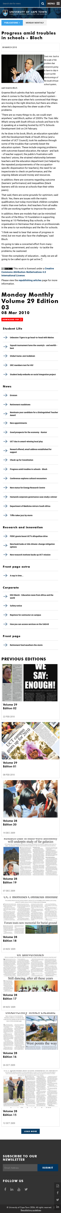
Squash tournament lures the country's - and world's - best (33, 346)
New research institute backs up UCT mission (30, 555)
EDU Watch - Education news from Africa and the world (31, 596)
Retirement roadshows (20, 404)
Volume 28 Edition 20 (10, 822)
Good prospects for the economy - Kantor (28, 432)
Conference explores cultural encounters (28, 478)
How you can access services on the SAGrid (29, 624)
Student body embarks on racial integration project (33, 374)
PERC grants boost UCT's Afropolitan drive (29, 536)
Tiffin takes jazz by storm (21, 515)
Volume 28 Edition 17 (10, 996)
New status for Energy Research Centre (27, 488)
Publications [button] (11, 23)
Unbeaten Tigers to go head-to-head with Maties (32, 337)
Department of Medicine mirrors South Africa (30, 506)
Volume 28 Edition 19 (10, 880)
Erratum (13, 395)
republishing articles (30, 280)
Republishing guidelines (31, 1210)
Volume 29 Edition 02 (10, 706)
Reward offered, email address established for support (30, 450)
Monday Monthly (35, 23)
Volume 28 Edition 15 (10, 1113)
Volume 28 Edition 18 (10, 938)
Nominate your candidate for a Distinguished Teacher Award (34, 413)
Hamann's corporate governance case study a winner (33, 497)
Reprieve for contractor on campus (25, 615)
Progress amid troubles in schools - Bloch (28, 469)
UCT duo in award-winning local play (26, 441)
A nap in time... (16, 575)
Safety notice (16, 606)
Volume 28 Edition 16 (10, 1054)
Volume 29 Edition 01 (10, 764)
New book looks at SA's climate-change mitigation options (32, 545)
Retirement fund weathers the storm (26, 645)
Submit (47, 1167)
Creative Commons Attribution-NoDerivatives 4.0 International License (27, 272)
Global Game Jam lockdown (22, 356)
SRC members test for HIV (21, 365)
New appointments (18, 423)
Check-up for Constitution (21, 460)
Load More (30, 1131)
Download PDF (11, 319)
